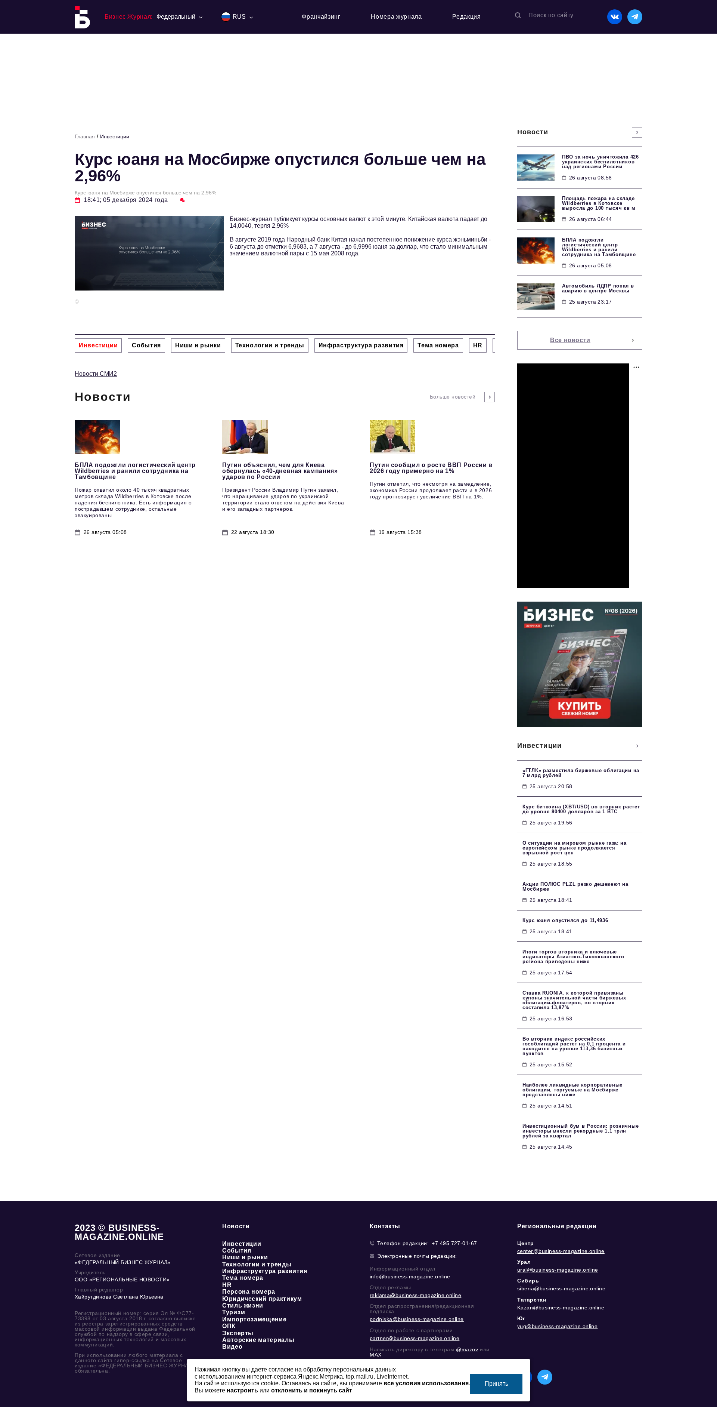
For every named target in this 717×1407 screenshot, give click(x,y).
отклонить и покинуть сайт (311, 1390)
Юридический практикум (262, 1299)
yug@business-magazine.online (557, 1326)
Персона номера (248, 1291)
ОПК (229, 1326)
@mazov (467, 1349)
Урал (524, 1262)
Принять (496, 1383)
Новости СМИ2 (96, 374)
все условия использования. (427, 1383)
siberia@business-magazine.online (561, 1288)
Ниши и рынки (245, 1257)
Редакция (466, 16)
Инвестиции (114, 136)
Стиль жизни (242, 1305)
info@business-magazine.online (410, 1276)
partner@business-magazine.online (414, 1338)
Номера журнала (396, 16)
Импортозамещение (254, 1319)
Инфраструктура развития (264, 1271)
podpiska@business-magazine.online (417, 1319)
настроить (242, 1390)
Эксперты (238, 1333)
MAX (376, 1355)
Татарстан (531, 1300)
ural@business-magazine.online (557, 1270)
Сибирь (528, 1281)
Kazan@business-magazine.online (560, 1308)
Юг (521, 1318)
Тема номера (242, 1278)
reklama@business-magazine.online (415, 1295)
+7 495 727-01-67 (454, 1243)
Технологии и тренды (256, 1264)
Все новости (570, 340)
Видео (232, 1346)
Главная (85, 136)
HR (227, 1285)
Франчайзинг (321, 16)
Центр (525, 1243)
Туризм (233, 1312)
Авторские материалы (258, 1340)
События (236, 1250)
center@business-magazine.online (561, 1251)
